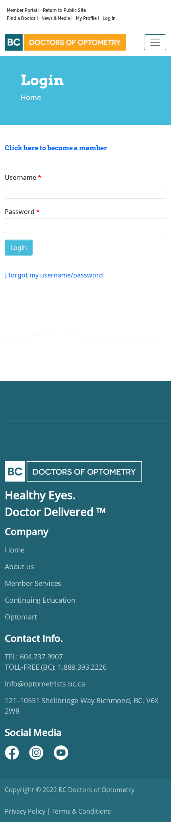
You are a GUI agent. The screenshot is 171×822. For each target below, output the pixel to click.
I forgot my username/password (54, 275)
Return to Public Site (64, 10)
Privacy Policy (26, 811)
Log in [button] (109, 18)
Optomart (21, 616)
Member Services (33, 583)
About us (19, 566)
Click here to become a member (56, 148)
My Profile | (88, 18)
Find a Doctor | (23, 18)
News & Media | (57, 18)
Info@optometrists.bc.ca (45, 683)
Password (20, 211)
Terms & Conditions (81, 811)
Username (20, 177)
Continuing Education (40, 600)
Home (31, 97)
